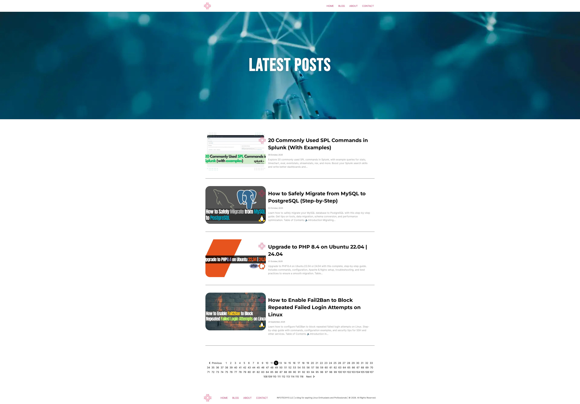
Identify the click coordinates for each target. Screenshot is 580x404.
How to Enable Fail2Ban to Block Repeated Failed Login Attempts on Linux (314, 307)
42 (244, 367)
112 (283, 376)
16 (294, 362)
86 (276, 372)
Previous (217, 362)
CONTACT (368, 5)
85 (271, 372)
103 (353, 372)
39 (231, 367)
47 (267, 367)
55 (303, 367)
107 (372, 372)
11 (272, 362)
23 (325, 362)
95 (317, 372)
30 (357, 362)
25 (335, 362)
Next (309, 376)
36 (217, 367)
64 (344, 367)
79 (244, 372)
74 (222, 372)
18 (303, 362)
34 (208, 367)
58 (317, 367)
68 (362, 367)
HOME (330, 5)
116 (301, 376)
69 (367, 367)
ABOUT (353, 5)
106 (367, 372)
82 (258, 372)
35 (212, 367)
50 (280, 367)
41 (240, 367)
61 (331, 367)
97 (326, 372)
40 (235, 367)
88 (285, 372)
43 (249, 367)
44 (253, 367)
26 (339, 362)
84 (267, 372)
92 (303, 372)
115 (297, 376)
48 (271, 367)
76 (231, 372)
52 (290, 367)
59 (321, 367)
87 (281, 372)
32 (366, 362)
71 (208, 372)
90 (294, 372)
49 (276, 367)
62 (335, 367)
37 (222, 367)
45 (258, 367)
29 (353, 362)
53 (294, 367)
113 (288, 376)
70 (371, 367)
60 (326, 367)
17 (299, 362)
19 (307, 362)
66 (353, 367)
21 (317, 362)
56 (308, 367)
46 (262, 367)
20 (312, 362)
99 (335, 372)
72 (213, 372)
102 (349, 372)
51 (285, 367)
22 (321, 362)
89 (290, 372)
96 (321, 372)
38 (226, 367)
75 (226, 372)
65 (348, 367)
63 (339, 367)
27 (344, 362)
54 (299, 367)
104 (358, 372)
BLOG (341, 5)
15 (289, 362)
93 (308, 372)
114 (292, 376)
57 (312, 367)
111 (279, 376)
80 (249, 372)
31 (362, 362)
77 (235, 372)
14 (285, 362)
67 (358, 367)
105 (363, 372)
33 (371, 362)
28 (348, 362)
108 (265, 376)
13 (280, 362)
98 (330, 372)
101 (344, 372)
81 (254, 372)
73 (217, 372)
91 (299, 372)
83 (262, 372)
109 (270, 376)
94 (312, 372)
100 (340, 372)
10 (267, 362)
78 (240, 372)
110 (274, 376)
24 (330, 362)
